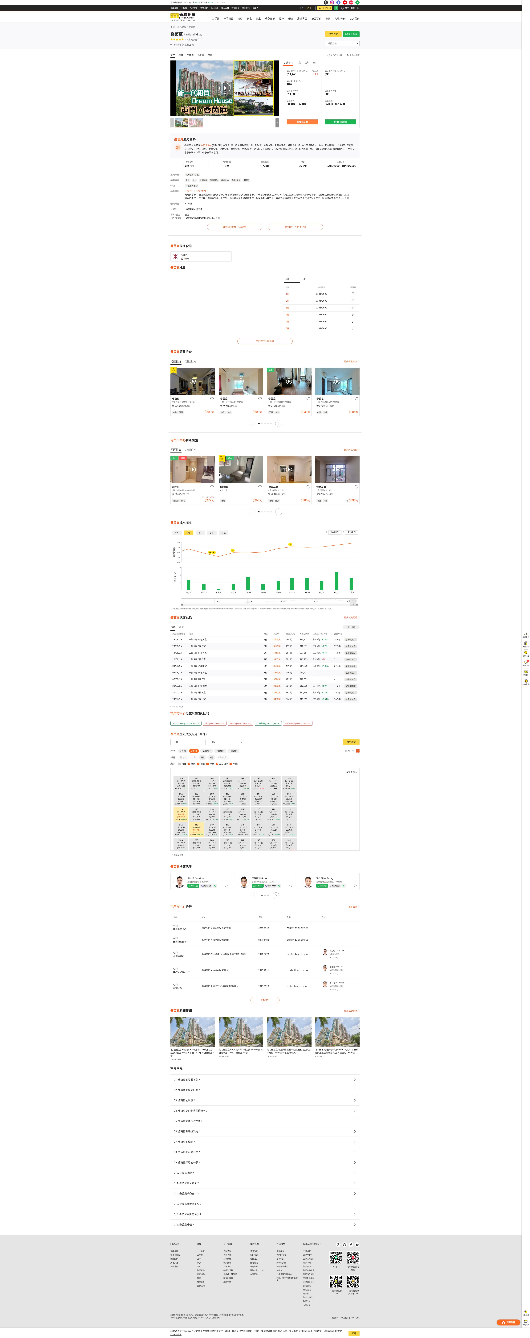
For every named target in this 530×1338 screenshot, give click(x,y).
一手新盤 (201, 1251)
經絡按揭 (307, 1290)
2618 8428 (263, 927)
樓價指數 (254, 1251)
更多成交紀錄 (350, 617)
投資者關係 (175, 1255)
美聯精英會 (281, 1263)
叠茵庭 (192, 27)
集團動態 (174, 1259)
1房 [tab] (299, 62)
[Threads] (338, 1244)
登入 (302, 8)
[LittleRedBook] (353, 1257)
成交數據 (254, 1266)
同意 (354, 1333)
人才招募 (174, 1263)
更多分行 (353, 906)
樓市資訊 (280, 1259)
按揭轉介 (235, 8)
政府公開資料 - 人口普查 (235, 226)
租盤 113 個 (340, 121)
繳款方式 (227, 1282)
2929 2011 (263, 970)
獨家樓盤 (201, 1274)
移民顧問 (225, 8)
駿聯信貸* (307, 1301)
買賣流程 (201, 1286)
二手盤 (200, 1255)
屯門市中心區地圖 (265, 341)
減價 (199, 1263)
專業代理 (227, 1255)
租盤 (199, 1278)
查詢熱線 (227, 1263)
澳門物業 (204, 8)
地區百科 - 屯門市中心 (295, 226)
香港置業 (307, 1286)
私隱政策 (344, 1318)
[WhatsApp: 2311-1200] (336, 8)
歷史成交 (333, 34)
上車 (199, 1259)
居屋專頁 (201, 1282)
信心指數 (254, 1255)
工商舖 (184, 8)
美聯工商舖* (308, 1259)
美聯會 (255, 8)
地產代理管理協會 (284, 1274)
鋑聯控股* (307, 1255)
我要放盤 (511, 1322)
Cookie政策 (175, 1334)
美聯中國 (307, 1263)
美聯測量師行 (309, 1282)
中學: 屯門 (201, 191)
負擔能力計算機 (230, 1274)
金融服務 (214, 8)
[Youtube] (357, 1244)
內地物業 (193, 8)
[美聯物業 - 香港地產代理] (182, 17)
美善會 (279, 1270)
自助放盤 (227, 1251)
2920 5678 (263, 954)
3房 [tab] (314, 62)
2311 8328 (263, 986)
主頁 (172, 27)
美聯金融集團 (309, 1270)
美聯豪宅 (201, 1270)
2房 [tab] (307, 62)
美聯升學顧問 (309, 1278)
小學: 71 (189, 191)
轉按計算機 (228, 1278)
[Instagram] (344, 1244)
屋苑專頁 (181, 27)
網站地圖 (174, 1266)
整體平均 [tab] (288, 62)
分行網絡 (227, 1259)
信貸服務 (246, 8)
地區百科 (254, 1274)
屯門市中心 (206, 145)
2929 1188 (263, 940)
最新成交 (254, 1259)
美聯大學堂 (308, 1297)
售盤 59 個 (302, 121)
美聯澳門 (307, 1266)
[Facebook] (351, 1244)
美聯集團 (174, 8)
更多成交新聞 (350, 1010)
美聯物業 (307, 1251)
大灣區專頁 (281, 1255)
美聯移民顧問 (309, 1274)
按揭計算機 (228, 1270)
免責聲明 (335, 1318)
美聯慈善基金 (282, 1266)
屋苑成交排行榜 (256, 1270)
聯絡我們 (227, 1266)
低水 (199, 1266)
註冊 (309, 8)
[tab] (292, 279)
